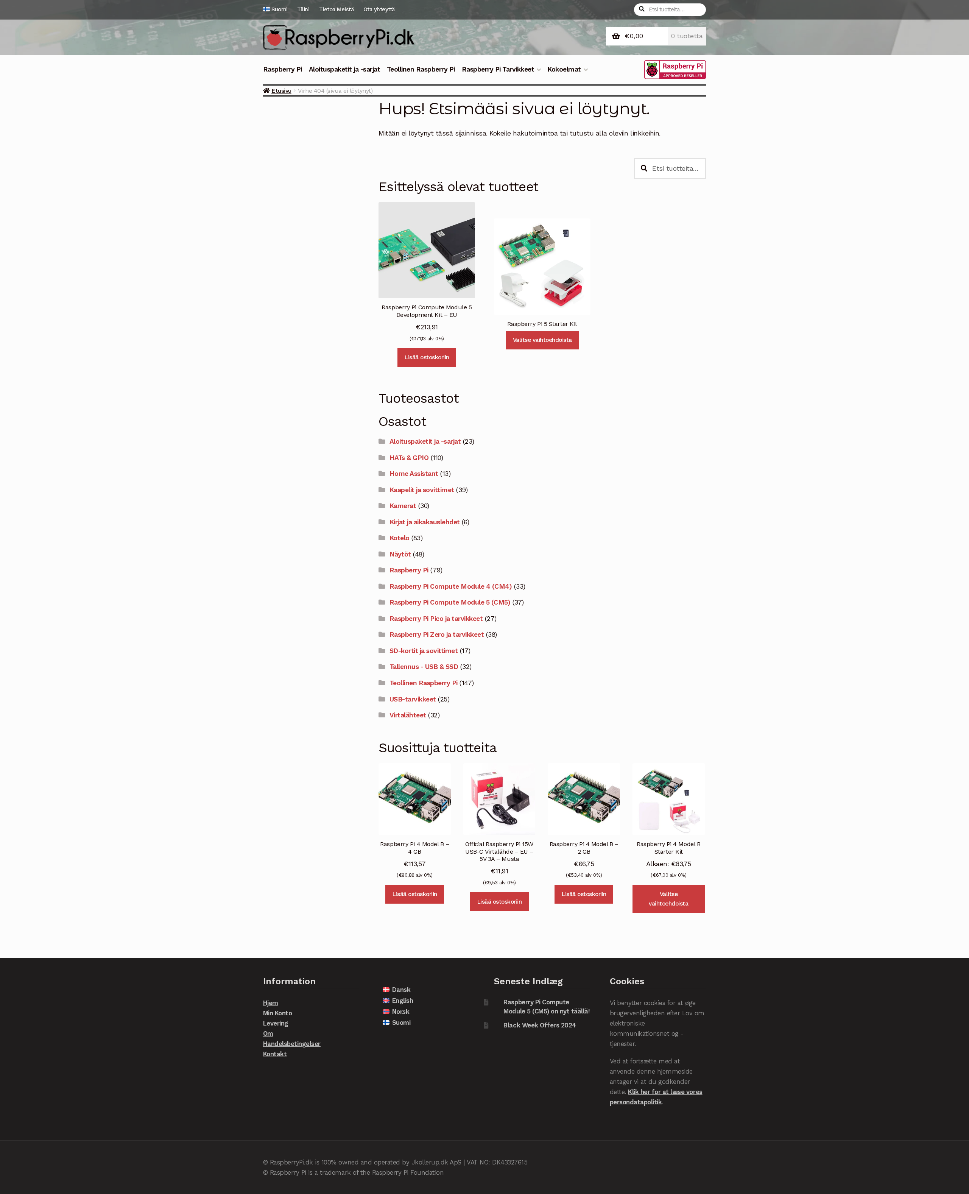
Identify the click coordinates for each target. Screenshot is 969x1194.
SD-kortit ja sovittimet (423, 651)
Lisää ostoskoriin (426, 357)
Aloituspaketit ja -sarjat (344, 69)
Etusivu (281, 90)
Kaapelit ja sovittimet (421, 490)
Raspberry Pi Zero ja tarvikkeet (436, 634)
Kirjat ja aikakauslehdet (424, 522)
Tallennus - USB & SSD (423, 666)
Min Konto (277, 1013)
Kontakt (275, 1054)
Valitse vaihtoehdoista (542, 340)
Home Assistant (413, 473)
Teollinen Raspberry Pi (421, 69)
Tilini (303, 9)
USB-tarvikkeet (412, 699)
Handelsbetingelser (292, 1043)
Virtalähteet (407, 715)
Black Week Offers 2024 (539, 1025)
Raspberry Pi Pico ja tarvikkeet (436, 618)
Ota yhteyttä (379, 9)
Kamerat (402, 506)
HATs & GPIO (409, 457)
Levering (275, 1023)
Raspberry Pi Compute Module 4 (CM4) (450, 586)
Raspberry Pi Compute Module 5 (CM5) (450, 602)
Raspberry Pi (282, 69)
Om (268, 1033)
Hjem (270, 1003)
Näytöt (400, 554)
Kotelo (399, 538)
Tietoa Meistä (336, 9)
